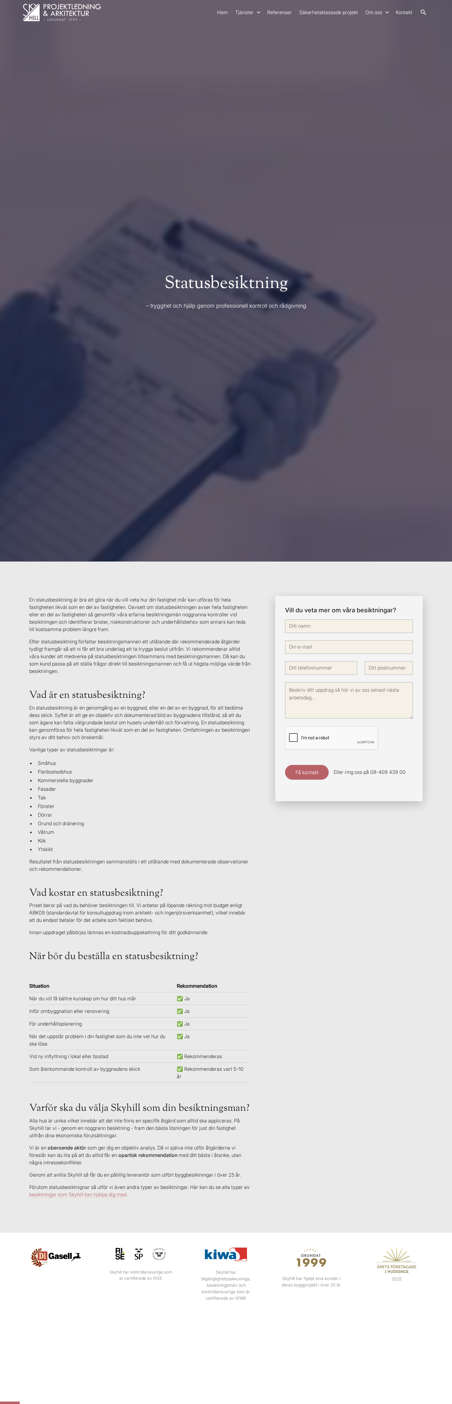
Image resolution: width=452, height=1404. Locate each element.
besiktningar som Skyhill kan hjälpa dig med (77, 1194)
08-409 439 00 (388, 772)
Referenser (279, 12)
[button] (248, 12)
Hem (222, 12)
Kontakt (404, 12)
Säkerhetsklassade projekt (328, 12)
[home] (62, 12)
